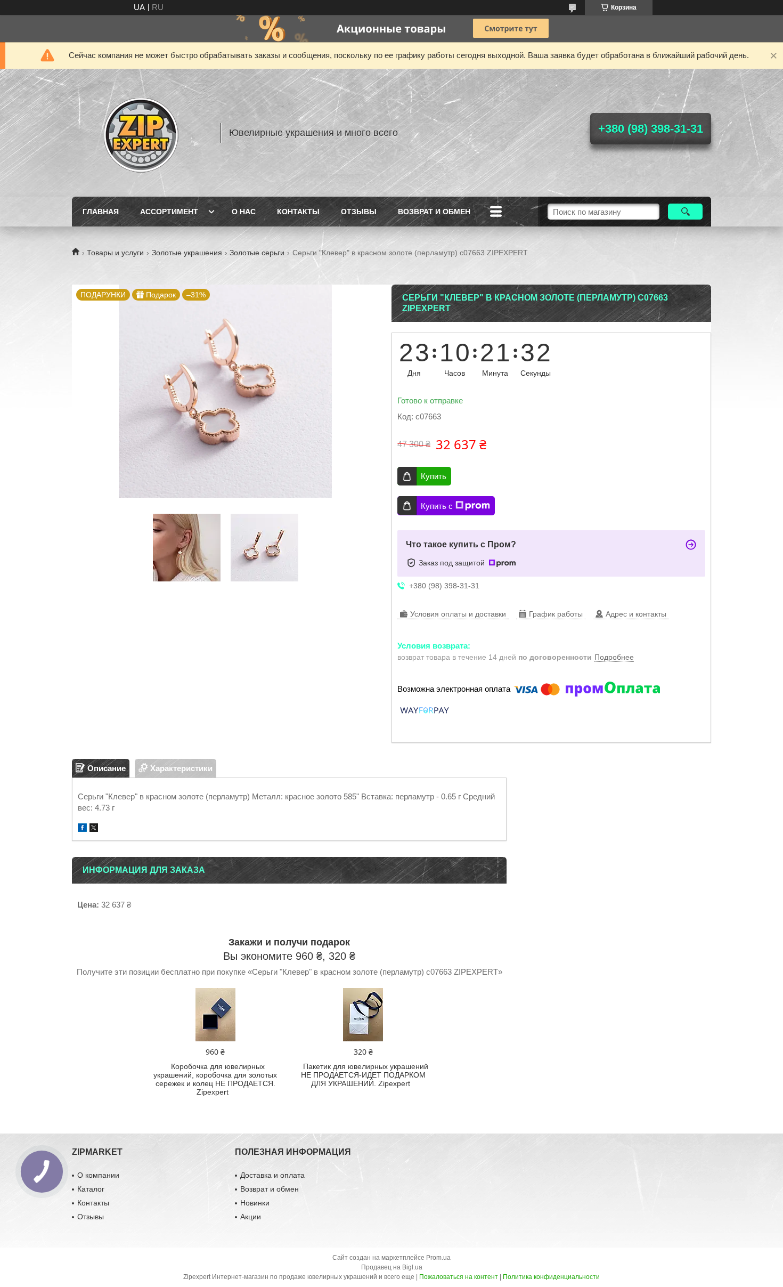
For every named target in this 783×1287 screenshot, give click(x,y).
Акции (250, 1216)
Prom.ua (438, 1257)
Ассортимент (169, 211)
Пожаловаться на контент (458, 1277)
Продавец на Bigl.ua (391, 1267)
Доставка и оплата (272, 1175)
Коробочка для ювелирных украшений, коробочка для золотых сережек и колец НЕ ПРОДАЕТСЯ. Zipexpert (215, 1079)
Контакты (298, 211)
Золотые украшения (187, 252)
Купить (433, 476)
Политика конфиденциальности (551, 1277)
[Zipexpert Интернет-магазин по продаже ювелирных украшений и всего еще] (141, 133)
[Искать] (685, 212)
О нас (244, 211)
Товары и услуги (115, 252)
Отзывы (359, 211)
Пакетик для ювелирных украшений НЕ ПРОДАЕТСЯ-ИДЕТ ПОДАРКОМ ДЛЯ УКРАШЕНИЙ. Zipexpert (364, 1075)
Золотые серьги (257, 252)
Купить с (437, 506)
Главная (101, 211)
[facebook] (82, 828)
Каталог (90, 1189)
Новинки (255, 1203)
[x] (93, 828)
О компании (98, 1175)
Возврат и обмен (434, 211)
